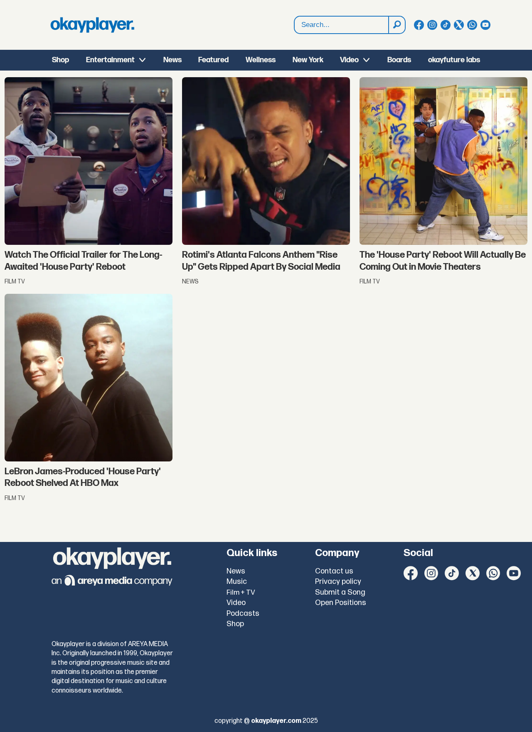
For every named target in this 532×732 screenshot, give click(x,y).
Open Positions (340, 602)
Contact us (334, 571)
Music (237, 581)
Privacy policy (338, 581)
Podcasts (243, 613)
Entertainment (110, 60)
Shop (60, 60)
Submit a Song (340, 592)
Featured (213, 60)
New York (308, 60)
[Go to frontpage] (92, 25)
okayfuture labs (454, 60)
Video (349, 60)
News (172, 60)
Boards (399, 60)
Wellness (261, 60)
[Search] (396, 25)
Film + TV (241, 592)
